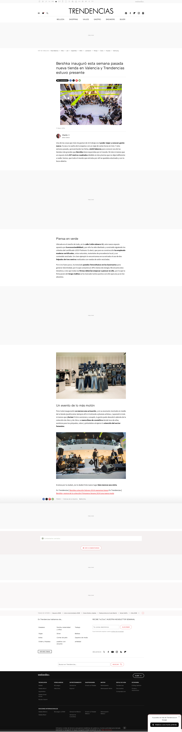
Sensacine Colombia (73, 715)
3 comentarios (63, 80)
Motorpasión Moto (106, 688)
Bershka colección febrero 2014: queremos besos (89, 490)
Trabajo (77, 627)
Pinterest (125, 13)
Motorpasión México (105, 712)
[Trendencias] (91, 11)
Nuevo (43, 13)
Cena (101, 50)
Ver (91, 548)
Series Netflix (124, 613)
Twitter (73, 80)
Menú (38, 13)
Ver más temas (45, 651)
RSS (121, 651)
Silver (59, 633)
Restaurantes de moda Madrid (108, 613)
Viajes (40, 633)
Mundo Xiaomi (42, 699)
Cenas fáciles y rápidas (89, 613)
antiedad (78, 641)
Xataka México (42, 711)
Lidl (67, 50)
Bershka (83, 499)
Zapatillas (74, 50)
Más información (107, 730)
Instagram (138, 13)
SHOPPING (73, 19)
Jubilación (88, 50)
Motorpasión (105, 685)
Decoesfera (119, 688)
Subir (137, 675)
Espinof (72, 688)
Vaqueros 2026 (56, 613)
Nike (62, 50)
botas (40, 637)
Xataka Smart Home (42, 695)
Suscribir (126, 627)
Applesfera (41, 691)
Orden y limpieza (44, 641)
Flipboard (134, 13)
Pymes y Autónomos (135, 689)
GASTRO (97, 19)
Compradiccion (121, 691)
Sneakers (41, 627)
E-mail (79, 80)
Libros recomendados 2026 (72, 613)
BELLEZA (60, 19)
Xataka (40, 685)
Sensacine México (75, 711)
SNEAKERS (110, 19)
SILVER (122, 19)
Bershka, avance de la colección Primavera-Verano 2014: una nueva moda (85, 493)
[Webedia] (44, 675)
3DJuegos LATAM (59, 711)
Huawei (108, 50)
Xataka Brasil (42, 714)
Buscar (47, 13)
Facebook (130, 13)
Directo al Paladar (90, 685)
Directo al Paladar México (90, 712)
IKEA (80, 50)
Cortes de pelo (62, 637)
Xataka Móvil (42, 688)
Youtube (112, 651)
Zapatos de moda (81, 637)
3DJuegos (57, 685)
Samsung (116, 50)
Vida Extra (57, 688)
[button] (66, 135)
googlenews (143, 13)
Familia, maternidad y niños (63, 628)
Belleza (77, 633)
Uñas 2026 (134, 613)
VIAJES (86, 19)
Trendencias (120, 685)
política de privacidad (117, 631)
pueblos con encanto (61, 643)
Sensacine (73, 685)
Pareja (95, 50)
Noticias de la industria (70, 499)
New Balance (54, 50)
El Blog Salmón (136, 685)
